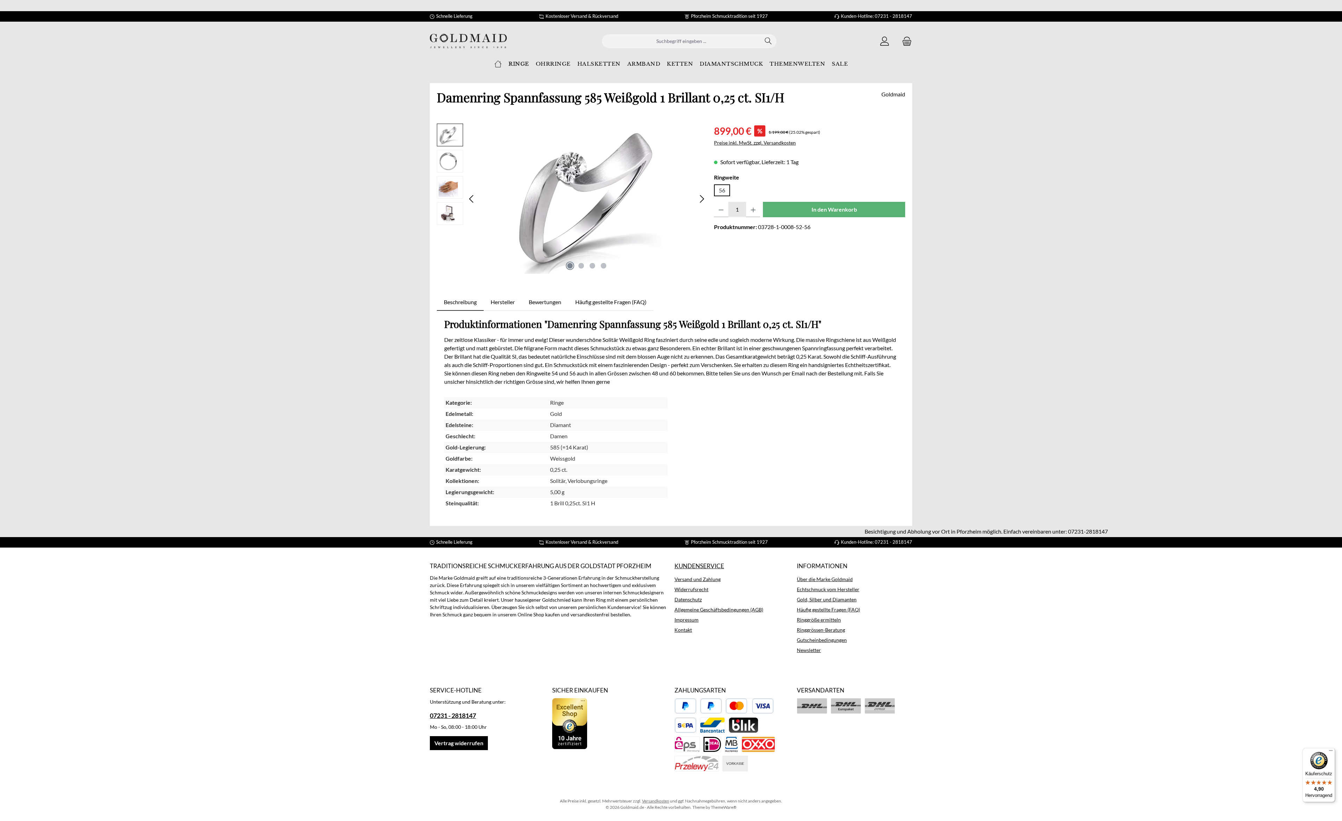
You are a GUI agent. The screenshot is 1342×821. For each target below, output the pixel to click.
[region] (571, 199)
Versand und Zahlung (697, 579)
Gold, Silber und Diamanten (827, 599)
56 (722, 190)
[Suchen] (768, 41)
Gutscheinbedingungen (822, 640)
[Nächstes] (702, 199)
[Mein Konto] (884, 41)
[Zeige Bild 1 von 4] (570, 266)
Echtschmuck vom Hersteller (828, 589)
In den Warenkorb (834, 209)
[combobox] (681, 41)
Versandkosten (655, 801)
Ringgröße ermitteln (819, 620)
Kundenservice (699, 566)
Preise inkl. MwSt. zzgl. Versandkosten (755, 143)
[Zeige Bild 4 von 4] (603, 266)
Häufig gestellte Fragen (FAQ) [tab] (611, 302)
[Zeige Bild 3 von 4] (592, 266)
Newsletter (809, 650)
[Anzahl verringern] (721, 209)
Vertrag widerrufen (458, 743)
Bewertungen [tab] (545, 302)
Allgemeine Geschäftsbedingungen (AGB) (718, 610)
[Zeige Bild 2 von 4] (581, 266)
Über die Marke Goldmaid (825, 579)
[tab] (460, 302)
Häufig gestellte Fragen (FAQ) (828, 610)
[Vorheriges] (472, 199)
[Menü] (1331, 752)
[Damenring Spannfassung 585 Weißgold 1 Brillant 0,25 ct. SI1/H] (587, 199)
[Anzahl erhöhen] (753, 209)
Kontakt (683, 630)
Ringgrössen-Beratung (821, 630)
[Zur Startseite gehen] (468, 41)
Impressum (686, 620)
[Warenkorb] (904, 41)
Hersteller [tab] (503, 302)
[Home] (498, 64)
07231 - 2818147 (453, 715)
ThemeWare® (724, 807)
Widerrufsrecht (691, 589)
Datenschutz (688, 599)
